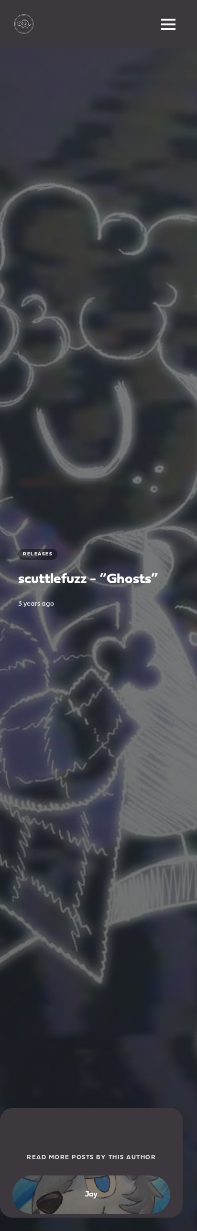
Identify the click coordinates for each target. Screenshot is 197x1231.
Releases (38, 554)
